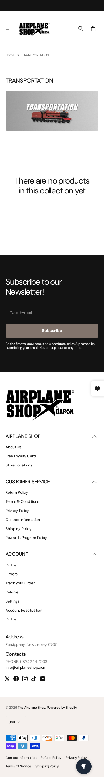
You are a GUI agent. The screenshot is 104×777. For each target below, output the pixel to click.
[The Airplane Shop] (34, 28)
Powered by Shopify (62, 707)
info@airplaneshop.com (26, 667)
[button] (12, 29)
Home (10, 55)
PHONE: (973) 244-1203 (26, 661)
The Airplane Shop (31, 707)
